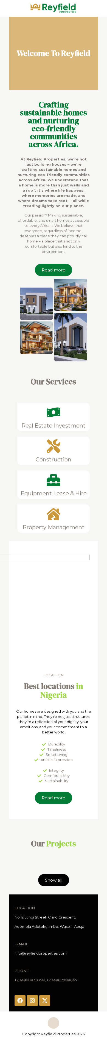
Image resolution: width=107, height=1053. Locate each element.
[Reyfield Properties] (53, 8)
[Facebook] (20, 1000)
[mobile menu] (99, 8)
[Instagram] (32, 1000)
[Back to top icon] (53, 1023)
